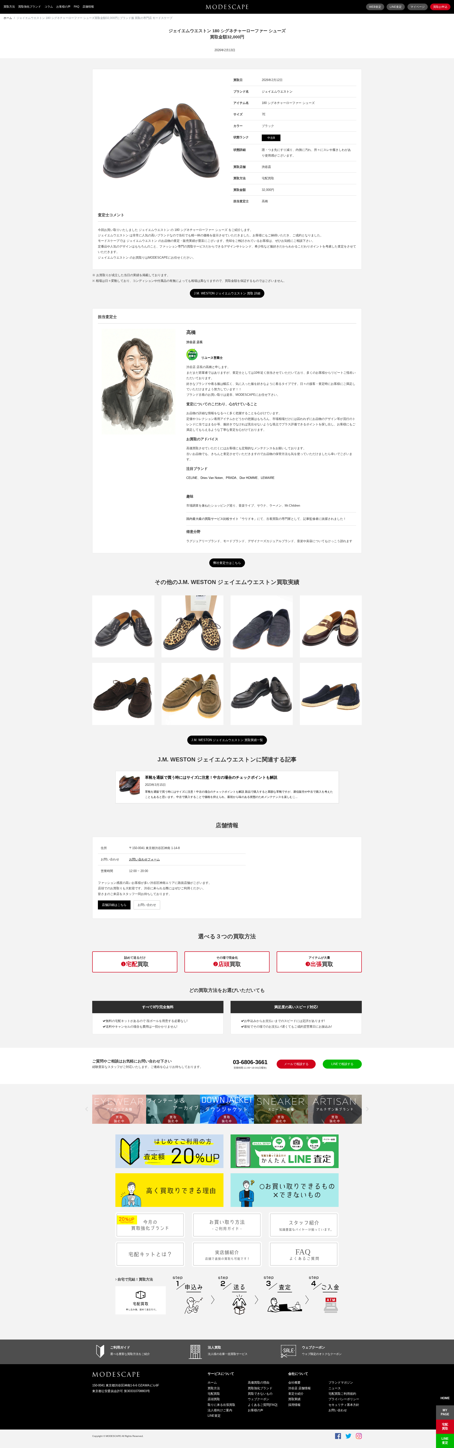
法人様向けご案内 (220, 1410)
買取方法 (9, 6)
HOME (445, 1398)
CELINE (191, 478)
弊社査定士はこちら (227, 563)
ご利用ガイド (120, 1347)
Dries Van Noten (212, 478)
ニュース (334, 1388)
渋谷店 (266, 167)
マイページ (417, 7)
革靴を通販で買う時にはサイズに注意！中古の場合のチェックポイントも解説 (211, 777)
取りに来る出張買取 (221, 1405)
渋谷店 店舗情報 (299, 1388)
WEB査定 (375, 7)
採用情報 (294, 1405)
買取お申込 (440, 7)
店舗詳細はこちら (114, 905)
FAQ (76, 6)
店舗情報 (88, 6)
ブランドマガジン (340, 1382)
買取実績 (294, 1399)
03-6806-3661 (250, 1062)
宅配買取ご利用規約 (342, 1393)
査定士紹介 (296, 1393)
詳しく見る (123, 634)
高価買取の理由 (258, 1382)
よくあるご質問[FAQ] (262, 1405)
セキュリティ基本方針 (343, 1405)
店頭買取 (214, 1399)
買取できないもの (260, 1393)
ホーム (8, 18)
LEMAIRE (268, 478)
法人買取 (214, 1347)
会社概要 (294, 1382)
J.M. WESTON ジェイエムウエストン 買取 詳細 (227, 293)
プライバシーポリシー (343, 1399)
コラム (48, 6)
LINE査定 (396, 7)
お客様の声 (63, 6)
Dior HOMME (249, 478)
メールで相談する (296, 1064)
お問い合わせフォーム (144, 859)
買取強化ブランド (29, 6)
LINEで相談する (342, 1064)
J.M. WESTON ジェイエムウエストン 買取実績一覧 (227, 740)
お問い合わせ (147, 905)
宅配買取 (214, 1393)
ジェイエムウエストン (277, 91)
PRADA (231, 478)
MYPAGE (445, 1412)
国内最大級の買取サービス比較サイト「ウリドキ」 (221, 519)
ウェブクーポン (313, 1347)
